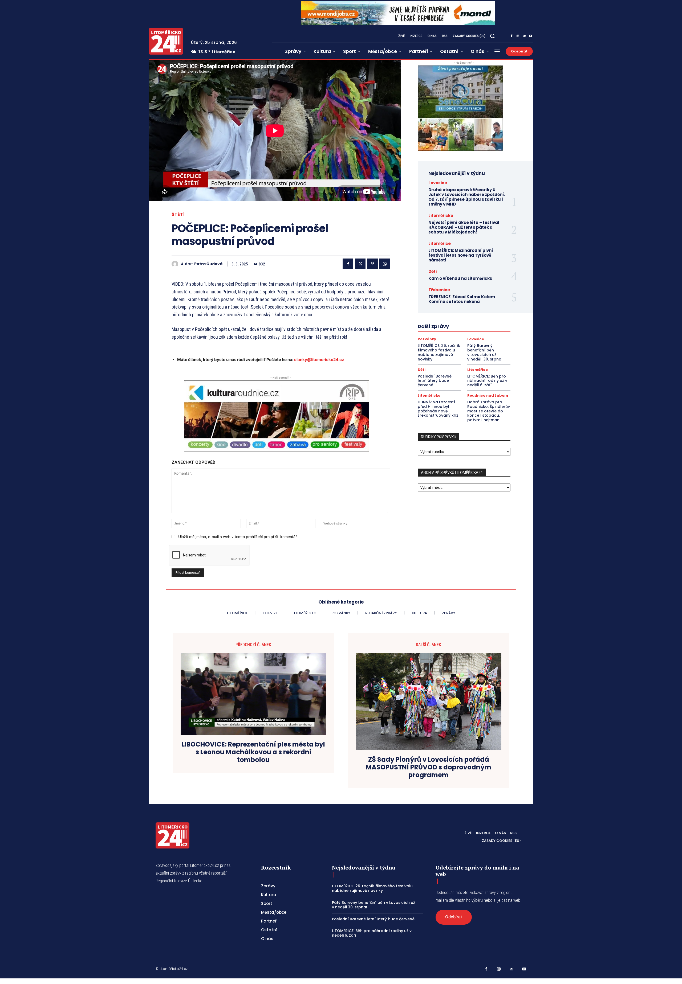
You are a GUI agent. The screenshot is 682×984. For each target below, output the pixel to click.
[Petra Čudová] (176, 264)
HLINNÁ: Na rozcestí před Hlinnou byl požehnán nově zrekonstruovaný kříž (438, 408)
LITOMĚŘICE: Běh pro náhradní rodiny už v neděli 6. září (487, 381)
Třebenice (439, 290)
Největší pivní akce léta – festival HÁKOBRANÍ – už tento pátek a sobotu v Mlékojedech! (463, 227)
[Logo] (166, 41)
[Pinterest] (372, 264)
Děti (432, 271)
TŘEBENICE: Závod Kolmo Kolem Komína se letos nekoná (461, 299)
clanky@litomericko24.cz (319, 359)
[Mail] (524, 36)
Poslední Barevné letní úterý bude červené (435, 381)
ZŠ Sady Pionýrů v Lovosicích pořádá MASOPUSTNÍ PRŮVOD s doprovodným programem (428, 767)
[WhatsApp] (384, 264)
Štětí (178, 214)
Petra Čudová (208, 264)
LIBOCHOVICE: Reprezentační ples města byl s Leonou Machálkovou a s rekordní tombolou (253, 752)
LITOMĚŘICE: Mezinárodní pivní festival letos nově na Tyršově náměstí (460, 255)
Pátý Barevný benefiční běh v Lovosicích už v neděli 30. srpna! (484, 352)
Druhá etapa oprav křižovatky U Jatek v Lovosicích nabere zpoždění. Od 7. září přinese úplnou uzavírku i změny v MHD (466, 197)
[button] (492, 36)
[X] (360, 264)
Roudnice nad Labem (487, 395)
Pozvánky (427, 339)
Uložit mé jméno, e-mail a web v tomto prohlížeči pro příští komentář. (238, 536)
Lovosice (437, 183)
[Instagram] (518, 36)
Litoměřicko (440, 216)
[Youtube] (530, 36)
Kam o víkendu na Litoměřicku (460, 278)
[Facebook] (511, 36)
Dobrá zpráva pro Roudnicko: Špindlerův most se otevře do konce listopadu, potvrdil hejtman (488, 411)
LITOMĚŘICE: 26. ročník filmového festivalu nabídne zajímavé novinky (439, 352)
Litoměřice (439, 243)
